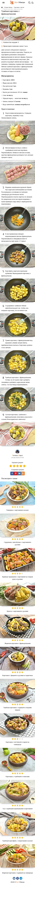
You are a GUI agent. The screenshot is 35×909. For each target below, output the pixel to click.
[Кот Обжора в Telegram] (21, 878)
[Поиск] (29, 2)
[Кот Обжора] (12, 3)
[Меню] (3, 2)
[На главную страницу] (2, 7)
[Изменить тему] (32, 2)
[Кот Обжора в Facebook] (17, 878)
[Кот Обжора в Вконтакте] (14, 878)
